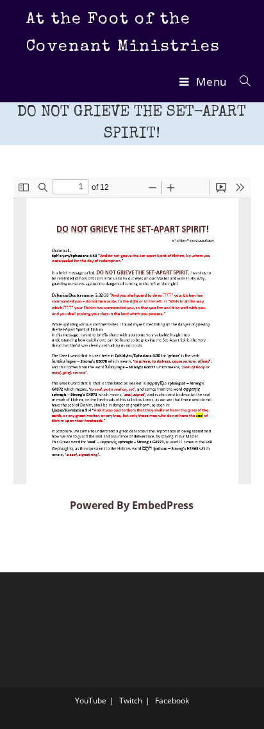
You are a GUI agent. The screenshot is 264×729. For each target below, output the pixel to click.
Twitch (130, 700)
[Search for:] (240, 81)
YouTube (90, 700)
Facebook (172, 700)
